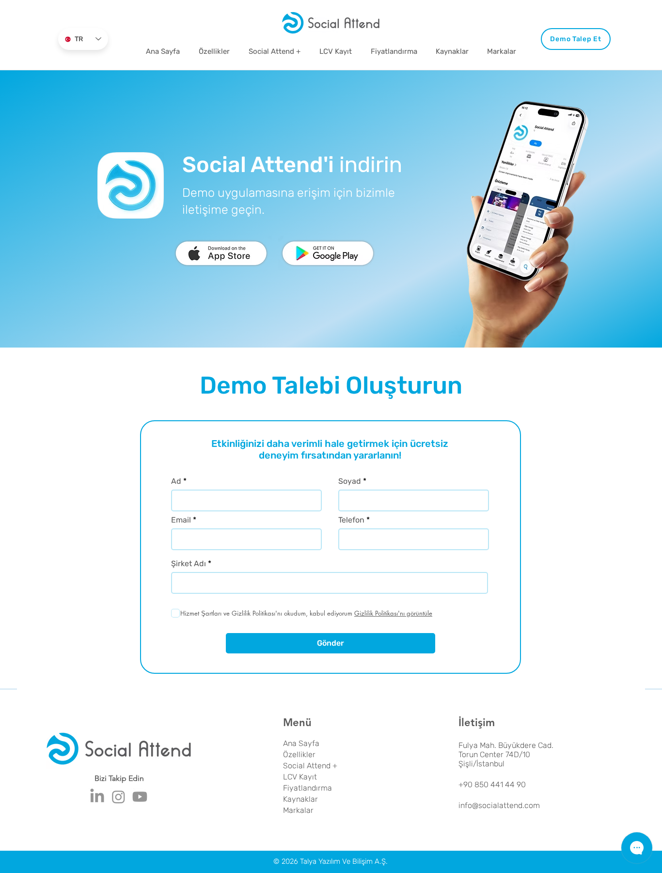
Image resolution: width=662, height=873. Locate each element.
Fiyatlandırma (307, 788)
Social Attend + (310, 765)
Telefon (351, 520)
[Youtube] (139, 796)
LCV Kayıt (300, 776)
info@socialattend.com (499, 805)
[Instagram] (118, 796)
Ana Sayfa (301, 743)
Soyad (349, 481)
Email (181, 520)
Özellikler (299, 754)
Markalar (298, 810)
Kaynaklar (300, 799)
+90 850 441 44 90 (492, 784)
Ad (176, 481)
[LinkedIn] (97, 796)
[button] (452, 51)
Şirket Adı (188, 564)
